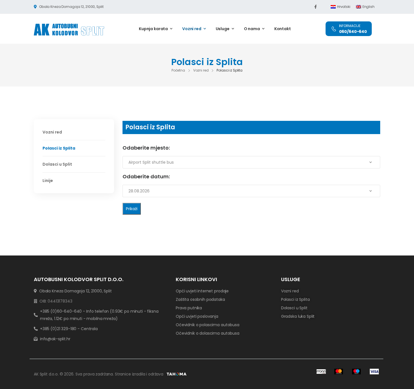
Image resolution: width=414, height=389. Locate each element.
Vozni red (191, 29)
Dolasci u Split (57, 164)
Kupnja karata (153, 29)
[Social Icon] (315, 6)
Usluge (223, 29)
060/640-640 (353, 31)
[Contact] (333, 29)
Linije (48, 180)
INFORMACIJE (349, 25)
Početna (178, 70)
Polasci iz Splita (59, 148)
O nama (252, 29)
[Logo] (69, 29)
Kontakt (282, 29)
